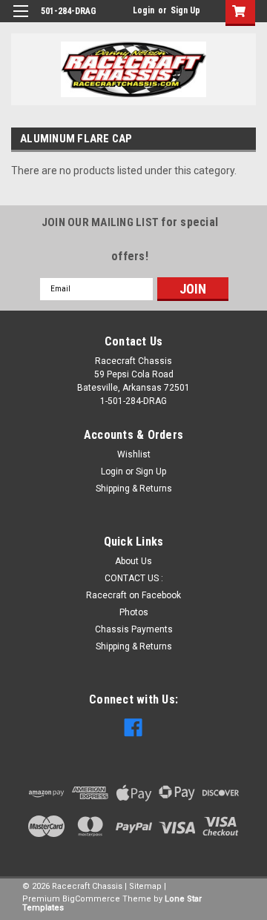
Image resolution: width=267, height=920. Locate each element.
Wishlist (134, 454)
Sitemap (145, 886)
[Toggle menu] (20, 20)
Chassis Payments (134, 629)
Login (143, 10)
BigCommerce (91, 899)
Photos (133, 612)
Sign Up (185, 10)
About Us (133, 561)
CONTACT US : (134, 578)
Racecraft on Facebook (133, 595)
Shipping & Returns (134, 488)
